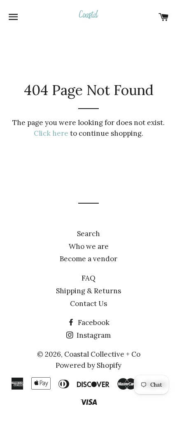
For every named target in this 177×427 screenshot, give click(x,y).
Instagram (93, 335)
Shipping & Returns (88, 290)
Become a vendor (88, 258)
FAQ (88, 278)
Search (88, 233)
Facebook (92, 322)
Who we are (89, 246)
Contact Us (88, 303)
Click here (51, 133)
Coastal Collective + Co (102, 354)
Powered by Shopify (88, 365)
